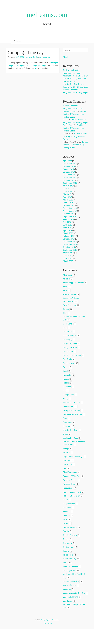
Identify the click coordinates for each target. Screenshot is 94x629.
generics (67, 387)
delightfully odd (70, 343)
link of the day (70, 430)
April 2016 (67, 230)
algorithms (67, 275)
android (66, 279)
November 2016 (70, 211)
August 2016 (68, 219)
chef (65, 313)
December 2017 (70, 175)
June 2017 (67, 191)
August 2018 (68, 169)
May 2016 (67, 228)
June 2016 (67, 225)
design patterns (70, 347)
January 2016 (69, 239)
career (66, 309)
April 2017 (67, 197)
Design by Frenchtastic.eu (50, 620)
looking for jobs (70, 438)
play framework (70, 472)
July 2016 (67, 222)
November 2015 (70, 244)
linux (65, 434)
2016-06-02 (20, 57)
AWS (65, 291)
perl (64, 468)
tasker (66, 539)
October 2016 (69, 214)
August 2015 (68, 253)
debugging (67, 339)
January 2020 (69, 166)
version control (44, 57)
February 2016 (69, 236)
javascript (67, 422)
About (65, 57)
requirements (69, 504)
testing (66, 551)
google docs (68, 395)
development (68, 363)
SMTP (65, 523)
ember (66, 367)
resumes (67, 508)
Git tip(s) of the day (26, 52)
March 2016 (68, 233)
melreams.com (47, 14)
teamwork (67, 543)
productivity (68, 488)
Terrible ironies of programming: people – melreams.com (73, 108)
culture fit (67, 332)
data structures (70, 335)
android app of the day (73, 283)
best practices (69, 305)
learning (66, 426)
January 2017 (69, 205)
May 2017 (67, 194)
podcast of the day (71, 476)
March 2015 (68, 261)
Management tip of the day (75, 76)
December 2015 (70, 242)
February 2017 (69, 203)
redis (65, 500)
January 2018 (69, 172)
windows (67, 589)
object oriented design (73, 456)
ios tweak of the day (72, 414)
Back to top (47, 623)
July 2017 (67, 189)
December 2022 (70, 163)
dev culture (68, 351)
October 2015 (69, 247)
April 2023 (67, 161)
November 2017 (70, 177)
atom (65, 287)
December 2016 (70, 208)
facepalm (67, 375)
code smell (68, 324)
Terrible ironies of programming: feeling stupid (74, 114)
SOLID (66, 531)
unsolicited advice (71, 581)
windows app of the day (74, 593)
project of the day (71, 496)
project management (72, 492)
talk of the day (70, 535)
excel (65, 371)
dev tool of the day (72, 355)
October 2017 (69, 180)
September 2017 (70, 183)
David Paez (68, 125)
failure (66, 379)
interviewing (68, 406)
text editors (68, 555)
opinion (66, 460)
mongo (66, 449)
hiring (65, 399)
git (27, 57)
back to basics (69, 294)
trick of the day (70, 567)
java (65, 418)
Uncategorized (69, 571)
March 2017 (68, 200)
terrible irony (68, 547)
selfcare (66, 515)
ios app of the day (71, 410)
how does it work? (71, 402)
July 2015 (67, 255)
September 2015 (70, 250)
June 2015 (67, 258)
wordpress (67, 601)
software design (70, 527)
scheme (66, 512)
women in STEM (70, 597)
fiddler (66, 383)
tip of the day (33, 57)
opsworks (67, 464)
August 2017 (68, 186)
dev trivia (67, 359)
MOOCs (66, 452)
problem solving (70, 480)
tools (65, 563)
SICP (65, 519)
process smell (69, 484)
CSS (65, 328)
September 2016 (70, 216)
